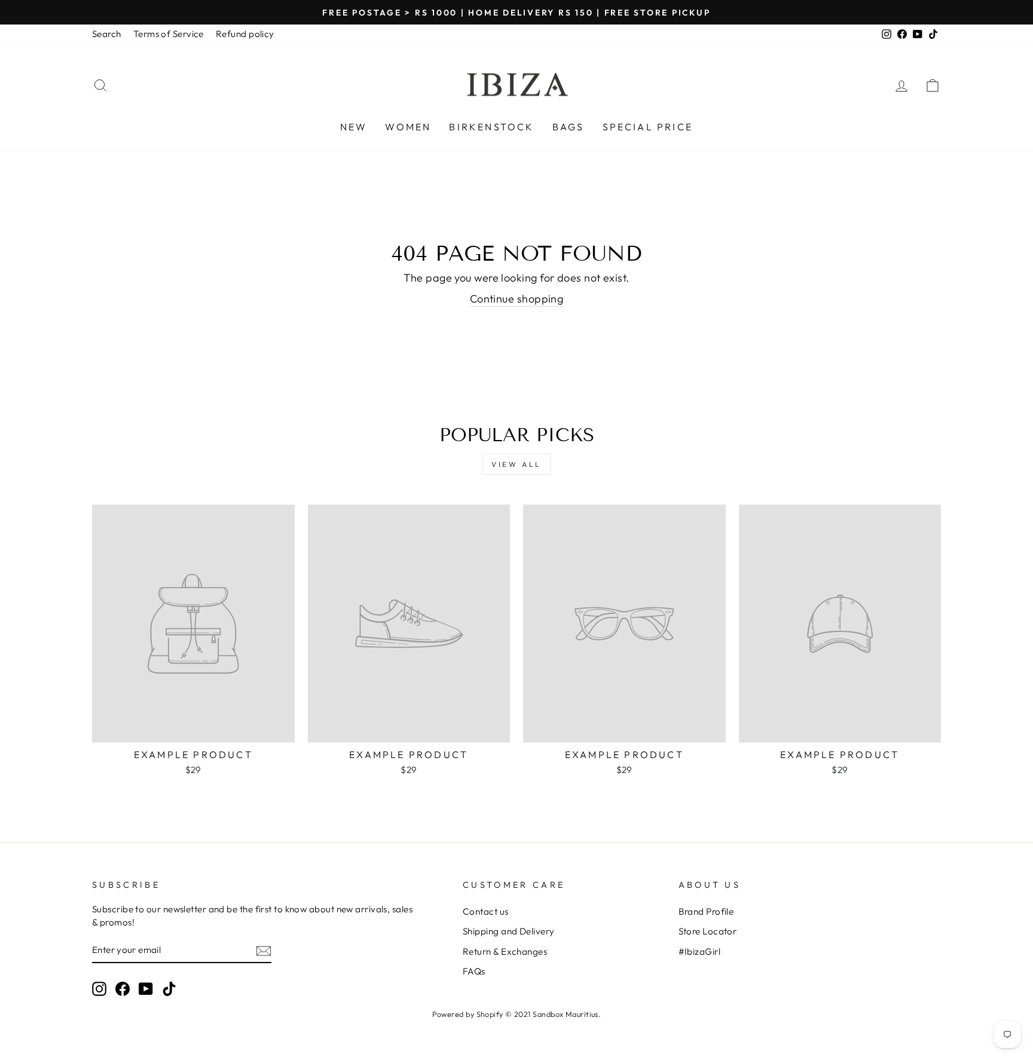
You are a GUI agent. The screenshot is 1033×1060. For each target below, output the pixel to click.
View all (516, 464)
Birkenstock (491, 127)
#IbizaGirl (700, 951)
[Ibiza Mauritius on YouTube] (146, 988)
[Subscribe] (263, 950)
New (354, 127)
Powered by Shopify (467, 1014)
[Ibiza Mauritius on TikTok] (169, 988)
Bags (568, 127)
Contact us (486, 911)
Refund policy (245, 33)
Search (106, 33)
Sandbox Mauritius (565, 1014)
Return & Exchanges (505, 951)
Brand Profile (706, 911)
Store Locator (708, 931)
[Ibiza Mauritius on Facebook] (122, 988)
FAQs (474, 971)
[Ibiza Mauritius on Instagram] (99, 988)
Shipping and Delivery (508, 931)
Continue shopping (517, 299)
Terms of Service (168, 33)
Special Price (648, 127)
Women (408, 127)
